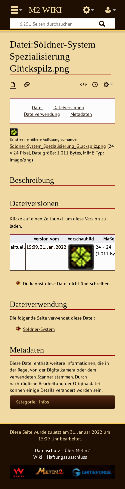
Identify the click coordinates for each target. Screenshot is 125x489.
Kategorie (25, 401)
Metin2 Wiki (45, 10)
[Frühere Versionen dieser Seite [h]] (95, 84)
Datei (37, 108)
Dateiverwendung (42, 114)
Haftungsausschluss (67, 457)
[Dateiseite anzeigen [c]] (13, 84)
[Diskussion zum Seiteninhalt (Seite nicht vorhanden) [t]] (26, 84)
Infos (44, 401)
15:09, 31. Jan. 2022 (46, 247)
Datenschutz (47, 450)
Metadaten (81, 114)
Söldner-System (39, 329)
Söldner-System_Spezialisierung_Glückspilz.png (58, 146)
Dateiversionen (68, 108)
